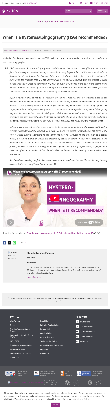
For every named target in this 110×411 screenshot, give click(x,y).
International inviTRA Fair (21, 353)
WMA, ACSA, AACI (30, 3)
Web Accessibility (17, 349)
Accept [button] (55, 404)
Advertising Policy (47, 337)
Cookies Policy (46, 333)
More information (34, 277)
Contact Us (14, 357)
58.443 (74, 3)
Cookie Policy (82, 399)
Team (12, 325)
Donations (44, 353)
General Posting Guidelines (51, 345)
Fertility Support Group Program (20, 330)
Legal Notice (45, 321)
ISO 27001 (14, 341)
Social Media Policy (48, 341)
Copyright (44, 349)
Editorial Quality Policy (49, 325)
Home (38, 21)
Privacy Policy (46, 329)
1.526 (105, 3)
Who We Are (15, 321)
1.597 (85, 3)
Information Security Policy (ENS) (21, 336)
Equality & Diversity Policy (21, 345)
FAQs (46, 21)
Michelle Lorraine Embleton (62, 21)
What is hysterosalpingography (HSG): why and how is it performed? (60, 233)
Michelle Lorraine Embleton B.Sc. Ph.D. (19, 50)
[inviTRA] (10, 11)
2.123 (96, 3)
